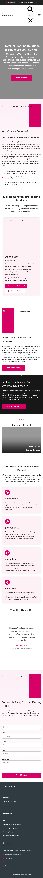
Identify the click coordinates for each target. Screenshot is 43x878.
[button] (30, 9)
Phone (4, 741)
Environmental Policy (10, 801)
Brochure (6, 797)
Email (4, 750)
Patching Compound (9, 832)
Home (5, 794)
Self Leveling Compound (11, 828)
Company (5, 732)
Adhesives (6, 821)
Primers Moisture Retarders (12, 824)
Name (4, 723)
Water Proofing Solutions (11, 835)
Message (5, 759)
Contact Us (6, 805)
